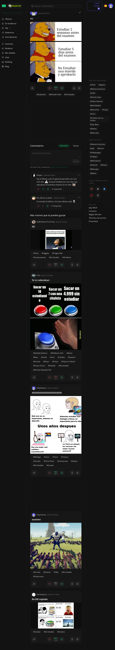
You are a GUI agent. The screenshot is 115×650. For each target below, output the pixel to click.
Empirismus (41, 515)
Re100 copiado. (40, 599)
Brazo (46, 361)
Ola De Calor (96, 97)
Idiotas (74, 461)
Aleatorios (9, 32)
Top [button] (7, 28)
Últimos (8, 19)
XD (33, 226)
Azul (52, 357)
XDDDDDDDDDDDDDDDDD (47, 392)
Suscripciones (11, 37)
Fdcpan (39, 175)
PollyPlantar (41, 388)
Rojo (36, 357)
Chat (7, 57)
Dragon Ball (57, 253)
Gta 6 (93, 114)
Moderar (9, 48)
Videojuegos (96, 152)
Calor (93, 93)
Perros (101, 148)
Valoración (64, 146)
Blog (7, 66)
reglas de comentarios (59, 167)
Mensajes (95, 169)
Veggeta (46, 253)
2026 (93, 85)
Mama (93, 173)
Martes (94, 129)
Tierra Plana (49, 461)
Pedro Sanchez (97, 101)
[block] (79, 88)
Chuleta (62, 357)
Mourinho (95, 110)
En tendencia (10, 23)
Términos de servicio (97, 218)
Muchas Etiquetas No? (42, 370)
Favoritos (9, 44)
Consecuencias (40, 257)
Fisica (47, 457)
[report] (74, 88)
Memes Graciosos (98, 89)
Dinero (104, 165)
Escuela (37, 361)
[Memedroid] (4, 6)
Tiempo (76, 146)
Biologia (37, 457)
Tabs (56, 572)
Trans (56, 457)
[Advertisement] (99, 42)
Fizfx (38, 275)
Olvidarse (67, 257)
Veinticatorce (42, 594)
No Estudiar (69, 94)
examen (36, 519)
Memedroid (95, 161)
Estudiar (37, 632)
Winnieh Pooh (55, 94)
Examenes (42, 94)
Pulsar (55, 361)
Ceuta (105, 110)
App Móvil (93, 207)
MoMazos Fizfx (57, 353)
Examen (72, 357)
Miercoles (95, 133)
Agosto (102, 85)
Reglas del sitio (95, 214)
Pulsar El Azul (39, 366)
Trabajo (94, 156)
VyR (92, 148)
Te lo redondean (40, 280)
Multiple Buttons (40, 353)
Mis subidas (10, 53)
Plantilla (52, 366)
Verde (44, 357)
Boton (70, 353)
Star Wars (95, 124)
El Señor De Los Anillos (96, 119)
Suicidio (37, 461)
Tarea (36, 253)
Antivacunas (63, 461)
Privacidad (93, 221)
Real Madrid (96, 105)
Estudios (61, 632)
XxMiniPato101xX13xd (45, 222)
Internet (94, 165)
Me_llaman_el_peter (44, 198)
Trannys (65, 457)
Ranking (8, 62)
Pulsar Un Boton (69, 361)
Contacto (93, 211)
